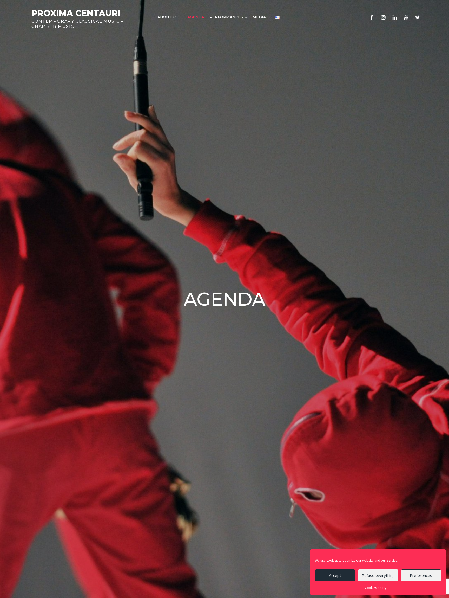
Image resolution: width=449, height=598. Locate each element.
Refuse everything (378, 575)
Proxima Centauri (75, 13)
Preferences (421, 575)
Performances (226, 17)
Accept (335, 575)
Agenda (195, 17)
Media (259, 17)
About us (167, 17)
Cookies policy (375, 588)
